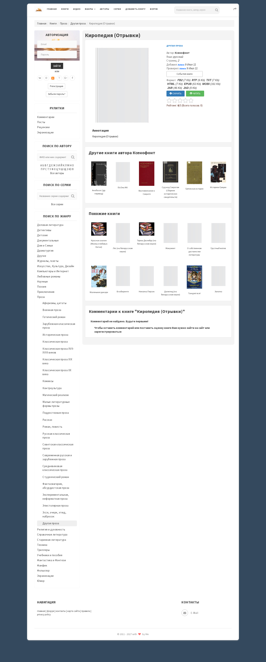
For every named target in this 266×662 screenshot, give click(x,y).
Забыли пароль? (56, 94)
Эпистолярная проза (55, 505)
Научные (42, 281)
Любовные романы (48, 276)
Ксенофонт (182, 52)
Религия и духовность (51, 529)
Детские (42, 235)
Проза (63, 23)
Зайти (57, 66)
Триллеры (43, 550)
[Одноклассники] (53, 78)
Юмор (41, 581)
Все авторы (57, 173)
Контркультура (52, 388)
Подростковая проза (56, 412)
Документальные (48, 240)
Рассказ (47, 419)
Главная (52, 9)
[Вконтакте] (40, 78)
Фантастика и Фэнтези (51, 560)
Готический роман (54, 317)
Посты (41, 122)
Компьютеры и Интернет (53, 271)
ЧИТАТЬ (196, 93)
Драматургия (45, 250)
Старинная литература (51, 539)
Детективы (44, 230)
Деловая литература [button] (97, 18)
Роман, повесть (52, 426)
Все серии (57, 204)
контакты (61, 611)
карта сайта (73, 611)
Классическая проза (55, 341)
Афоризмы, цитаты (54, 303)
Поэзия (41, 286)
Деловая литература (138, 18)
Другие (41, 256)
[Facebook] (72, 78)
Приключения (45, 292)
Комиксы (48, 381)
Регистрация (56, 86)
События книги (185, 73)
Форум (154, 9)
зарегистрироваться (107, 331)
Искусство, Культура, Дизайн (55, 266)
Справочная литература (52, 534)
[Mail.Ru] (46, 78)
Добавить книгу (135, 9)
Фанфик (42, 565)
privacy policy (44, 614)
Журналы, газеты (48, 261)
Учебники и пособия (49, 555)
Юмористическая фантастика (144, 649)
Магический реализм (56, 395)
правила (85, 611)
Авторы (104, 9)
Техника (42, 545)
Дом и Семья (45, 245)
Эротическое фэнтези (139, 641)
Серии (117, 9)
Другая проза (78, 23)
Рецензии (43, 127)
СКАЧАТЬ (176, 93)
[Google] (66, 78)
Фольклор (43, 570)
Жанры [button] (89, 9)
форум (50, 611)
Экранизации (45, 132)
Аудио (77, 9)
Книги (65, 9)
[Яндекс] (59, 78)
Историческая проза (55, 334)
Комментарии (45, 117)
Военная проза (52, 310)
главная (41, 611)
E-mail (194, 613)
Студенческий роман (56, 477)
